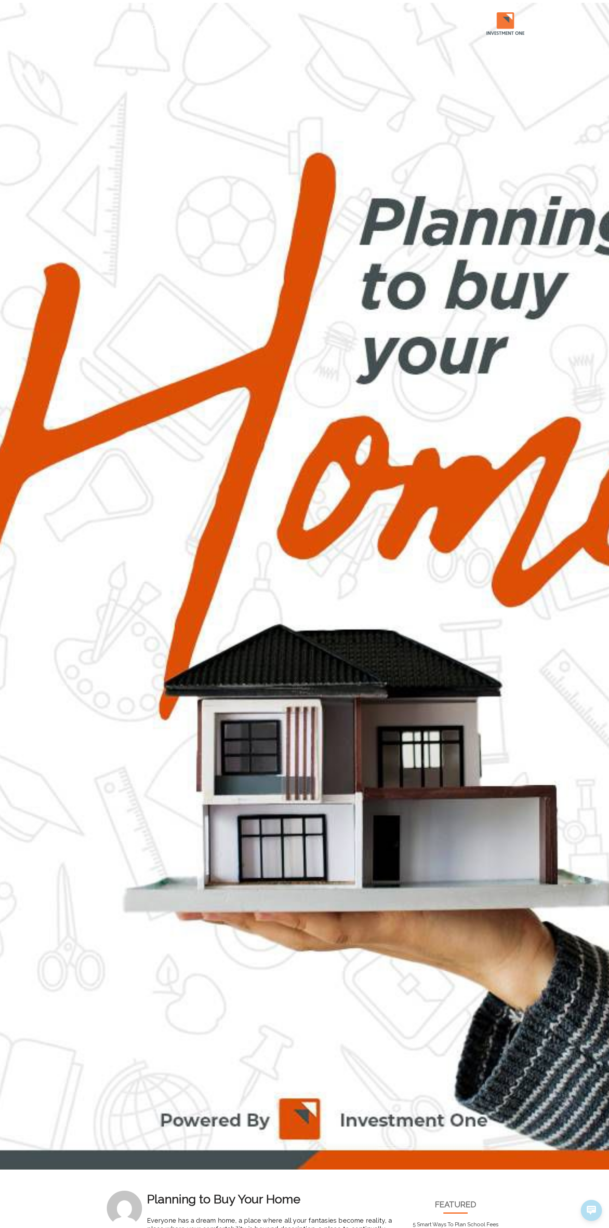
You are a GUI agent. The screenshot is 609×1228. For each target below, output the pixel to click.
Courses (164, 27)
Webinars (204, 27)
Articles (244, 27)
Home (128, 27)
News (278, 27)
